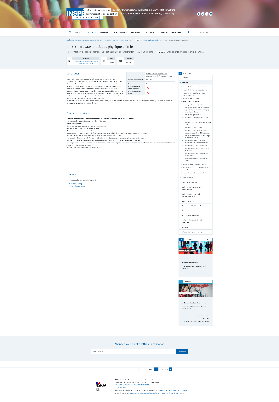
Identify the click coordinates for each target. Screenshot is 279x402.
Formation (108, 40)
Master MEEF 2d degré (126, 40)
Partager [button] (149, 369)
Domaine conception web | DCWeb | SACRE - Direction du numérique (155, 393)
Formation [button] (90, 32)
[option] (196, 259)
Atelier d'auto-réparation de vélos (194, 303)
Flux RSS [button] (164, 369)
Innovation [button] (150, 32)
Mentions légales (174, 391)
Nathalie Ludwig (76, 184)
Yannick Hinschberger (78, 186)
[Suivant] (211, 239)
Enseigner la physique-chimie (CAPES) (151, 40)
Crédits (184, 391)
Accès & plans (121, 387)
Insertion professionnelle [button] (171, 32)
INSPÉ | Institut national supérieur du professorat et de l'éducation (84, 40)
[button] (189, 32)
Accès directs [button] (203, 32)
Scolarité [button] (104, 32)
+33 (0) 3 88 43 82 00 (124, 385)
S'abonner (182, 352)
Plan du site (163, 391)
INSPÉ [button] (77, 32)
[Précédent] (207, 239)
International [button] (119, 32)
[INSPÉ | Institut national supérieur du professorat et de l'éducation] (75, 12)
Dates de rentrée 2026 (190, 263)
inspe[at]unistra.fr (142, 385)
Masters (115, 40)
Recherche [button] (135, 32)
